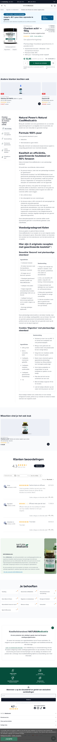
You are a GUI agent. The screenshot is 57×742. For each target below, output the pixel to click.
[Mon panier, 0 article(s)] (54, 6)
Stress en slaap (25, 604)
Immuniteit (42, 604)
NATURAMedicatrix (28, 26)
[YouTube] (44, 708)
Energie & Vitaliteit (45, 599)
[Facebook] (35, 708)
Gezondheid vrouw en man (9, 604)
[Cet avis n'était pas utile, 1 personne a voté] (51, 497)
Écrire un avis (39, 466)
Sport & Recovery (6, 610)
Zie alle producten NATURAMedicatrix (13, 572)
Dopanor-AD (45, 98)
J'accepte (9, 739)
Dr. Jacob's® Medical (5, 96)
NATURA (28, 5)
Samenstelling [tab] (7, 139)
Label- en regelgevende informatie (14, 647)
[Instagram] (38, 708)
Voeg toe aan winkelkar (41, 63)
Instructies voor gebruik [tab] (7, 133)
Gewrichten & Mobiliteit (27, 591)
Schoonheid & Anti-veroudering (45, 592)
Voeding (4, 591)
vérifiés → (40, 36)
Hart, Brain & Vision (7, 599)
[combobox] (22, 475)
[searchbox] (8, 475)
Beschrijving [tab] (8, 129)
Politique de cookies (6, 735)
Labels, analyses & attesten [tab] (7, 150)
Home (2, 9)
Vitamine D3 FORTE (11, 98)
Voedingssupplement (10, 47)
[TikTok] (41, 708)
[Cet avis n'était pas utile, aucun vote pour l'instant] (51, 516)
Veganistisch (7, 49)
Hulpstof (14, 49)
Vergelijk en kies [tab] (7, 157)
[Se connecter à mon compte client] (51, 5)
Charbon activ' (15, 439)
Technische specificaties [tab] (7, 144)
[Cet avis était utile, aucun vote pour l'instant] (49, 497)
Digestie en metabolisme (12, 9)
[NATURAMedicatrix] (22, 546)
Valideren (28, 699)
